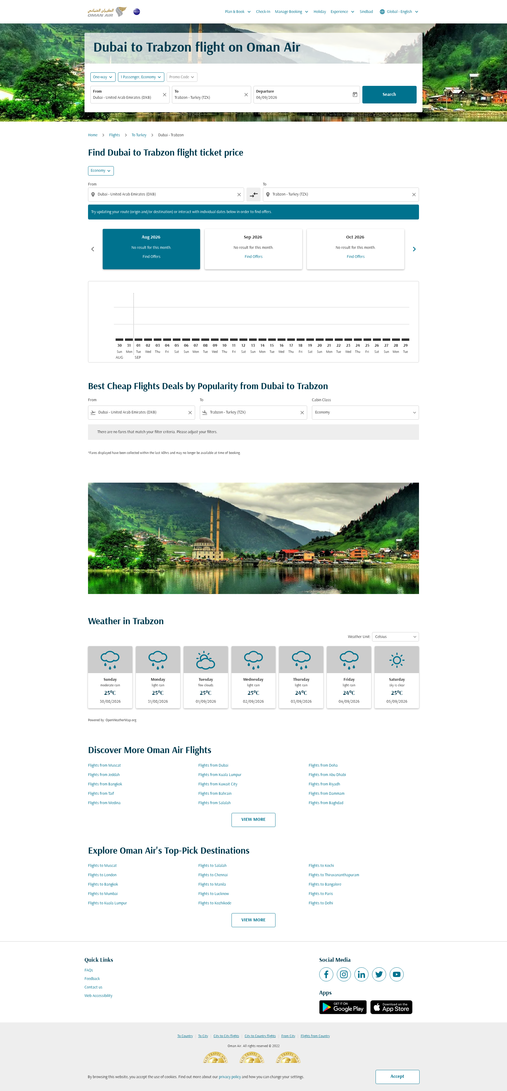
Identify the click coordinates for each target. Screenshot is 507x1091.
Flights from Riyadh (324, 784)
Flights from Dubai (213, 765)
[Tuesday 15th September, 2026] (272, 339)
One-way (100, 77)
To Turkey (139, 135)
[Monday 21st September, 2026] (329, 339)
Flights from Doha (323, 765)
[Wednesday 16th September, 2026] (281, 339)
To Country (185, 1036)
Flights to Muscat (102, 866)
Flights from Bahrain (214, 794)
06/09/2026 (266, 98)
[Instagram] (344, 974)
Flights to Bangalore (325, 884)
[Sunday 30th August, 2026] (119, 339)
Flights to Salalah (212, 866)
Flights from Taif (101, 794)
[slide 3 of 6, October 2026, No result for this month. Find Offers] (355, 249)
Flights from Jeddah (104, 775)
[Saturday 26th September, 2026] (377, 339)
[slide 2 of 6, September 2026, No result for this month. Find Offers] (253, 249)
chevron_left (92, 249)
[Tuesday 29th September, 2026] (405, 339)
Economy (98, 170)
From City (288, 1036)
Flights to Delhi (321, 903)
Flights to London (102, 875)
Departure (265, 91)
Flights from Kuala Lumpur (219, 775)
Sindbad (366, 12)
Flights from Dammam (326, 794)
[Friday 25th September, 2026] (367, 339)
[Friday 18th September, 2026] (300, 339)
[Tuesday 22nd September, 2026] (338, 339)
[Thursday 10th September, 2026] (224, 339)
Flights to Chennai (213, 875)
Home (92, 135)
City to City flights (226, 1036)
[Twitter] (379, 974)
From (97, 91)
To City (203, 1036)
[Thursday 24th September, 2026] (357, 339)
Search (389, 94)
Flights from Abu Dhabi (327, 775)
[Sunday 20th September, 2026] (319, 339)
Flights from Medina (104, 803)
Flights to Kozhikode (214, 903)
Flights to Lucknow (213, 894)
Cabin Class (321, 400)
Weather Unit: (359, 637)
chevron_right (414, 249)
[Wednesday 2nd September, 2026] (148, 339)
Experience (343, 12)
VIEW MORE (253, 819)
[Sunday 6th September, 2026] (186, 339)
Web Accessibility (98, 996)
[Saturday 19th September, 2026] (310, 339)
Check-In (263, 12)
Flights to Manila (212, 884)
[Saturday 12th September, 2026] (243, 339)
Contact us (93, 987)
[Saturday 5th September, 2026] (176, 339)
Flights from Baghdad (326, 803)
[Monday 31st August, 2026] (129, 339)
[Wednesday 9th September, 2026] (215, 339)
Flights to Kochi (321, 866)
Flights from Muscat (104, 765)
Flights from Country (315, 1036)
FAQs (88, 970)
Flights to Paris (321, 894)
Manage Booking (292, 12)
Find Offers (151, 257)
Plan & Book (238, 12)
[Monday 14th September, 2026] (262, 339)
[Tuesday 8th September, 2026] (205, 339)
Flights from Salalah (214, 803)
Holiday (320, 12)
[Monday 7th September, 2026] (196, 339)
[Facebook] (326, 974)
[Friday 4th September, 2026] (167, 339)
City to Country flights (260, 1036)
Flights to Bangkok (103, 884)
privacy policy (230, 1077)
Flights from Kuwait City (217, 784)
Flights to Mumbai (103, 894)
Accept (397, 1076)
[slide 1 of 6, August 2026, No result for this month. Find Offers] (151, 249)
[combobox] (127, 98)
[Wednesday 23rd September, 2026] (348, 339)
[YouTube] (397, 974)
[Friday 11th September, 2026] (234, 339)
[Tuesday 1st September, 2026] (138, 339)
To (176, 91)
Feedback (92, 979)
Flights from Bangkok (105, 784)
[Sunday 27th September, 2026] (386, 339)
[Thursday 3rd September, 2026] (157, 339)
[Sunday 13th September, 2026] (253, 339)
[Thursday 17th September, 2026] (291, 339)
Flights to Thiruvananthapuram (334, 875)
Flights (114, 135)
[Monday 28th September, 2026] (396, 339)
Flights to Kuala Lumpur (107, 903)
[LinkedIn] (361, 974)
